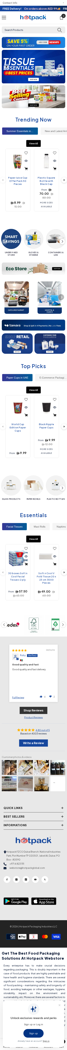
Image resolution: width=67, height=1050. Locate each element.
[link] (12, 625)
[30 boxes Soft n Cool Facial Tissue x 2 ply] (18, 556)
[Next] (64, 180)
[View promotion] (33, 96)
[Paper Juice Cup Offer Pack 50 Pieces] (18, 161)
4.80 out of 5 (43, 730)
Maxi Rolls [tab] (39, 526)
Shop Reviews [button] (33, 710)
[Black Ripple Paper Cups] (46, 407)
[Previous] (6, 297)
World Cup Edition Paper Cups (18, 427)
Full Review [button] (18, 697)
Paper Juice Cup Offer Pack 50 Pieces (17, 180)
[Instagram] (16, 879)
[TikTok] (26, 879)
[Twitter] (44, 879)
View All (33, 143)
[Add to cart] (26, 168)
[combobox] (33, 30)
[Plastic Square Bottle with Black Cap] (46, 161)
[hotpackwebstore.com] (17, 343)
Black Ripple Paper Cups (46, 426)
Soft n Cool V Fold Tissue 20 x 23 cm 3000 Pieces (46, 578)
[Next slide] (60, 67)
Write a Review (33, 743)
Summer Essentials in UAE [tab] (21, 131)
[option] (33, 42)
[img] (19, 650)
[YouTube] (35, 879)
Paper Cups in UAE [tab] (17, 377)
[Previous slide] (6, 67)
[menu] (4, 17)
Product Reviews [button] (33, 717)
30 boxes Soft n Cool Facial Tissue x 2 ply (17, 576)
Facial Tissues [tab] (14, 526)
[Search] (59, 30)
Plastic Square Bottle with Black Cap (46, 180)
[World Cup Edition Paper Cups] (18, 407)
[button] (5, 42)
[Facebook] (7, 879)
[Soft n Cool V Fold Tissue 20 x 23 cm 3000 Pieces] (46, 556)
